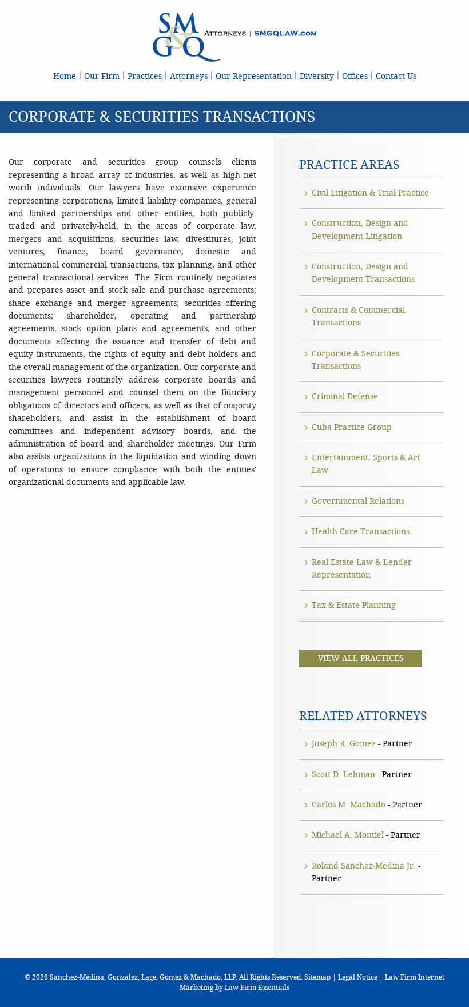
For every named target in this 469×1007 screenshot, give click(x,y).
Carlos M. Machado (348, 805)
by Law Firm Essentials (252, 988)
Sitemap (317, 977)
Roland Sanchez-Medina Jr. (364, 866)
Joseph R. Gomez (344, 744)
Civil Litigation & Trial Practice (370, 193)
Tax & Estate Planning (354, 605)
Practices (145, 76)
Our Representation (254, 76)
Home (64, 76)
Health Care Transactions (361, 531)
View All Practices (361, 658)
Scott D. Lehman (343, 774)
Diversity (317, 76)
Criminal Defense (345, 396)
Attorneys (189, 76)
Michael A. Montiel (348, 835)
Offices (355, 76)
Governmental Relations (358, 501)
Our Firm (102, 76)
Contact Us (396, 76)
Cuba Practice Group (352, 427)
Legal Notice (357, 977)
